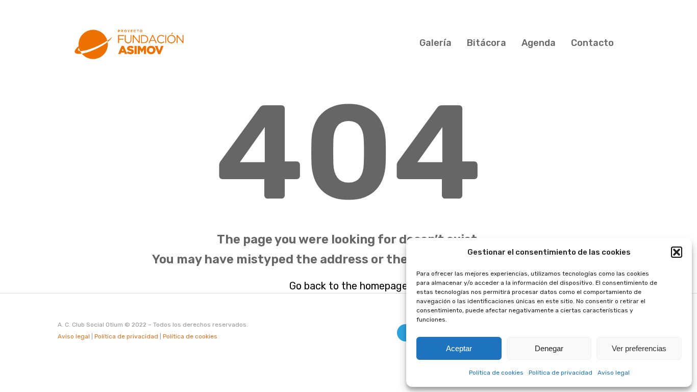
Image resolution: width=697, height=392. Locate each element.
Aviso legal (614, 372)
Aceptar (459, 348)
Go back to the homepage (348, 286)
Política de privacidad (560, 372)
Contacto (592, 42)
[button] (676, 252)
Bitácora (486, 42)
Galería (435, 42)
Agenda (538, 42)
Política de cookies (496, 372)
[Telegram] (405, 332)
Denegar (549, 348)
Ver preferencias (639, 348)
